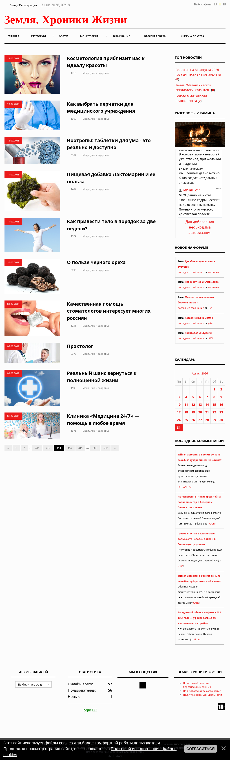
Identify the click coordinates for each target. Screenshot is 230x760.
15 (214, 404)
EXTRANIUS (184, 487)
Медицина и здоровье (95, 73)
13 (200, 404)
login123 (90, 710)
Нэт (210, 307)
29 (214, 420)
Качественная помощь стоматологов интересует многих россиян (108, 311)
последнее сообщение (191, 272)
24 (179, 420)
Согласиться (200, 749)
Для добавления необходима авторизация (200, 227)
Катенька (213, 272)
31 (179, 427)
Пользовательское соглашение (202, 691)
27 (200, 420)
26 (193, 420)
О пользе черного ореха (96, 262)
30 (221, 420)
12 (193, 404)
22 (214, 412)
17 (179, 412)
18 (186, 412)
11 (186, 404)
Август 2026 (200, 373)
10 (179, 404)
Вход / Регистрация (23, 5)
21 (207, 412)
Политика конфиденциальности (202, 694)
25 (186, 420)
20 (200, 412)
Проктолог (80, 346)
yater (210, 323)
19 (193, 412)
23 (221, 412)
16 (221, 404)
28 (207, 420)
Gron (212, 523)
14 (207, 404)
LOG (210, 338)
